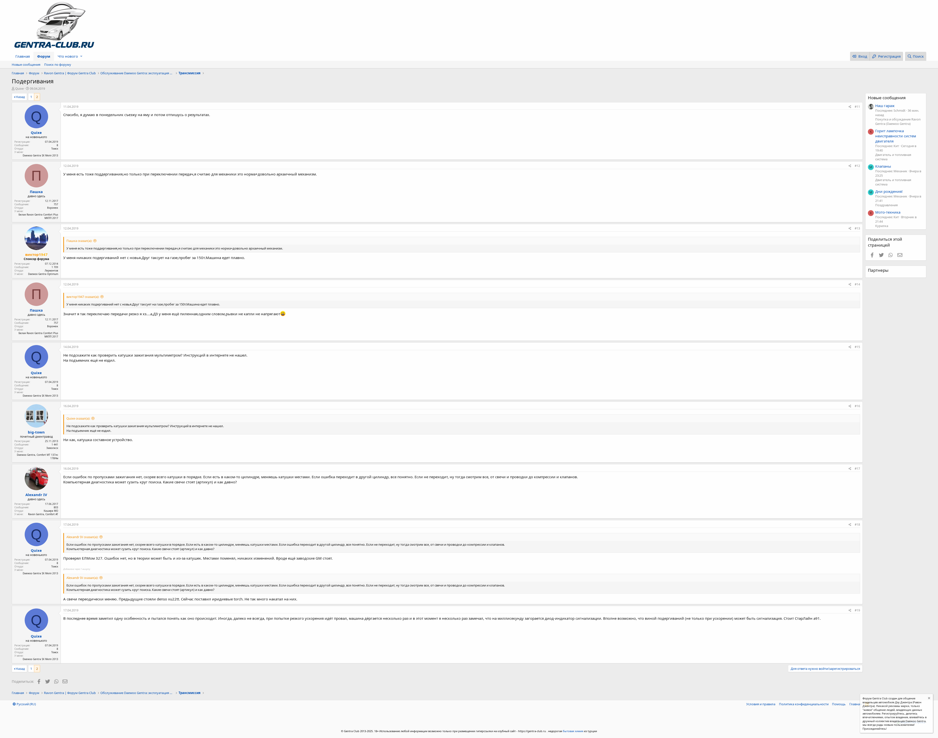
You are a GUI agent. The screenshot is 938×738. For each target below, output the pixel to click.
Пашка (36, 191)
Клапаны (883, 166)
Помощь (839, 704)
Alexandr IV (36, 494)
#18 (857, 524)
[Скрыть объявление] (928, 698)
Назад (20, 97)
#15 (857, 347)
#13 (857, 228)
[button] (81, 56)
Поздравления (886, 205)
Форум (43, 56)
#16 (857, 406)
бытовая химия (573, 731)
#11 (857, 107)
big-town (36, 432)
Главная (22, 56)
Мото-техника (887, 212)
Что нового (68, 56)
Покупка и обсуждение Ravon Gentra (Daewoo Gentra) (898, 121)
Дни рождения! (889, 191)
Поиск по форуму (57, 64)
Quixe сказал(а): (78, 418)
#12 (857, 166)
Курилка (881, 226)
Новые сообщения (26, 64)
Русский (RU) (26, 704)
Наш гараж (885, 105)
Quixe (19, 88)
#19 (857, 610)
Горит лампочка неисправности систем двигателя (895, 135)
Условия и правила (760, 704)
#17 (857, 469)
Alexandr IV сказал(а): (82, 537)
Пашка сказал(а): (79, 241)
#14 (857, 284)
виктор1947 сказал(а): (82, 296)
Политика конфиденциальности (804, 704)
